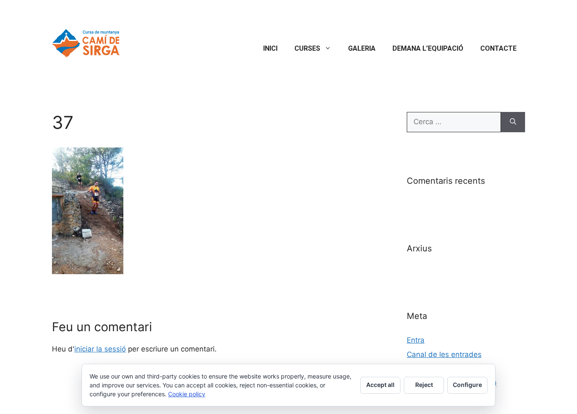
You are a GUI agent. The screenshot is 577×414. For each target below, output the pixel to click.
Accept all (380, 384)
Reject (424, 384)
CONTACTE (498, 48)
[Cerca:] (454, 122)
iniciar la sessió (100, 349)
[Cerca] (513, 122)
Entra (416, 340)
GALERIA (362, 48)
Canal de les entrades (444, 354)
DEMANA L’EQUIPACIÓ (427, 48)
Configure (467, 384)
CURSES (307, 48)
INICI (270, 48)
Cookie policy (186, 394)
